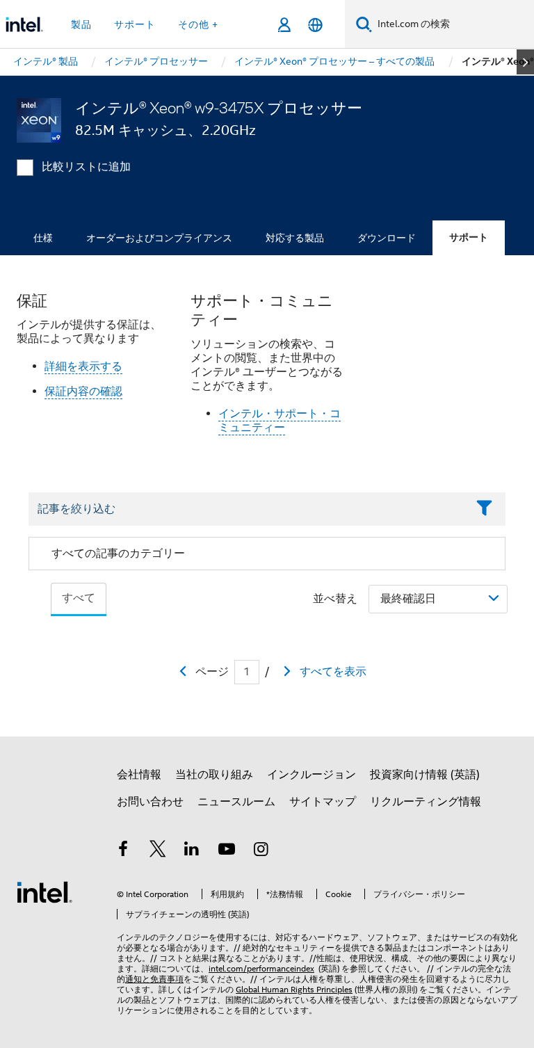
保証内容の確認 (83, 391)
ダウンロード (386, 238)
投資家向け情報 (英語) (425, 775)
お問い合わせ (150, 802)
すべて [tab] (78, 598)
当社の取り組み (214, 775)
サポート (468, 237)
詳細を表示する (83, 366)
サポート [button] (135, 24)
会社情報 (139, 775)
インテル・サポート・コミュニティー (279, 421)
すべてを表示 (333, 672)
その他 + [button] (198, 24)
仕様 (43, 238)
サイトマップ (322, 802)
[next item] (525, 61)
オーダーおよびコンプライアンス (159, 238)
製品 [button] (81, 24)
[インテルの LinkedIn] (192, 851)
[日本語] (315, 25)
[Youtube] (226, 851)
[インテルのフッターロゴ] (44, 891)
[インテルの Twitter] (158, 851)
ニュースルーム (236, 802)
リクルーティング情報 (425, 802)
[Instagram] (261, 851)
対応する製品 (295, 238)
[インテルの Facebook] (123, 851)
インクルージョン (311, 775)
